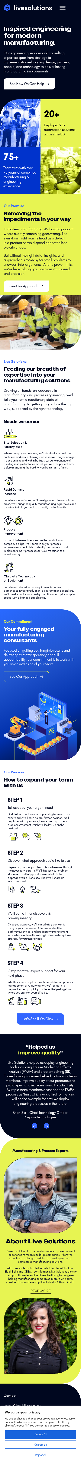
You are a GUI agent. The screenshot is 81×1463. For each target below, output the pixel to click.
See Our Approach (23, 286)
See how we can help (26, 84)
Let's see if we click (38, 1019)
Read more (41, 1291)
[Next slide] (46, 1126)
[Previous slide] (34, 1126)
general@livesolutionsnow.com (22, 1405)
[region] (40, 1434)
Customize (40, 1444)
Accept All (40, 1434)
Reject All (40, 1455)
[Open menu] (62, 8)
